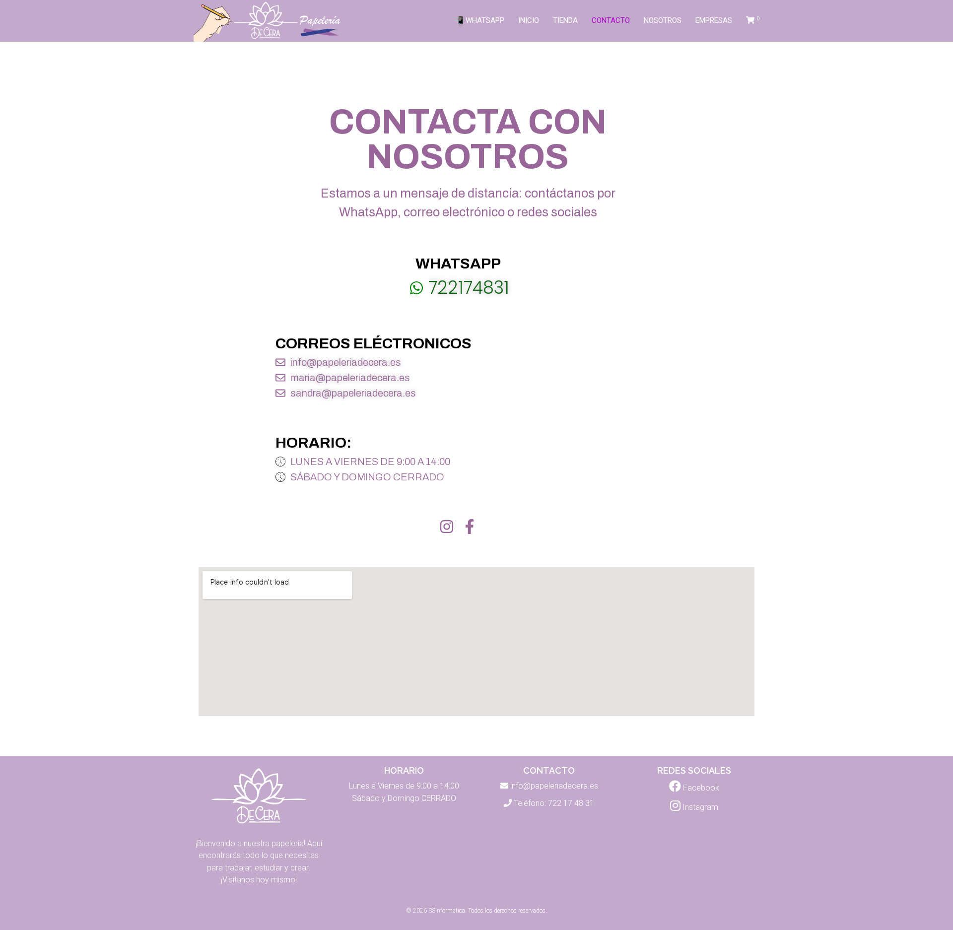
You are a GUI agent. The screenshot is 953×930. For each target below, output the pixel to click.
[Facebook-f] (469, 526)
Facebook (700, 788)
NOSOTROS (662, 20)
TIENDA (565, 20)
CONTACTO (611, 20)
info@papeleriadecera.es (554, 786)
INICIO (528, 20)
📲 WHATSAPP (479, 20)
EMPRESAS (713, 20)
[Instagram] (446, 526)
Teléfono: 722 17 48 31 (554, 803)
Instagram (699, 807)
